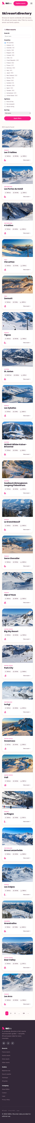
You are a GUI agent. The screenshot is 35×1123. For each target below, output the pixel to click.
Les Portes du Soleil (13, 189)
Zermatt (8, 298)
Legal (3, 1096)
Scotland (10, 83)
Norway (10, 78)
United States (12, 95)
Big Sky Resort (11, 631)
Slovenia (11, 85)
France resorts (6, 1052)
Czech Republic (13, 60)
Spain (10, 88)
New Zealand (12, 75)
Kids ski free (10, 101)
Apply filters (17, 118)
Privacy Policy (6, 1099)
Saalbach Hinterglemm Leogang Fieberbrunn (15, 484)
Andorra (10, 45)
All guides (5, 1081)
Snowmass (9, 741)
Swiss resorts (5, 1059)
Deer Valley (10, 959)
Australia (10, 47)
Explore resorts (20, 3)
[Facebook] (8, 1043)
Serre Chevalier (12, 558)
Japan (10, 73)
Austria (10, 50)
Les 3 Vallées (10, 152)
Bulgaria (10, 53)
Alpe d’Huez (10, 594)
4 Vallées (8, 225)
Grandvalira (10, 923)
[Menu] (31, 3)
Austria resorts (6, 1055)
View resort (26, 160)
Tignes (7, 335)
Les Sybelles (10, 408)
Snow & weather (6, 1074)
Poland (10, 80)
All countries (10, 42)
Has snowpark (10, 104)
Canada (10, 55)
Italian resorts (6, 1062)
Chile (9, 58)
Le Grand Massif (12, 521)
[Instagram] (3, 1043)
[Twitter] (12, 1043)
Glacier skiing (10, 106)
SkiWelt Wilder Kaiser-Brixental (15, 445)
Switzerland (11, 93)
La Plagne (9, 814)
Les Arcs (8, 996)
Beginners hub (6, 1070)
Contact (4, 1093)
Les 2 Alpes (9, 886)
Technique (5, 1077)
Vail (6, 777)
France (10, 65)
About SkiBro (5, 1089)
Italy (9, 70)
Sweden (10, 90)
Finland (10, 63)
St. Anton (8, 371)
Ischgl (7, 704)
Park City (8, 667)
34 (24, 1013)
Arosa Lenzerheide (13, 850)
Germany (11, 68)
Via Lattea (9, 262)
